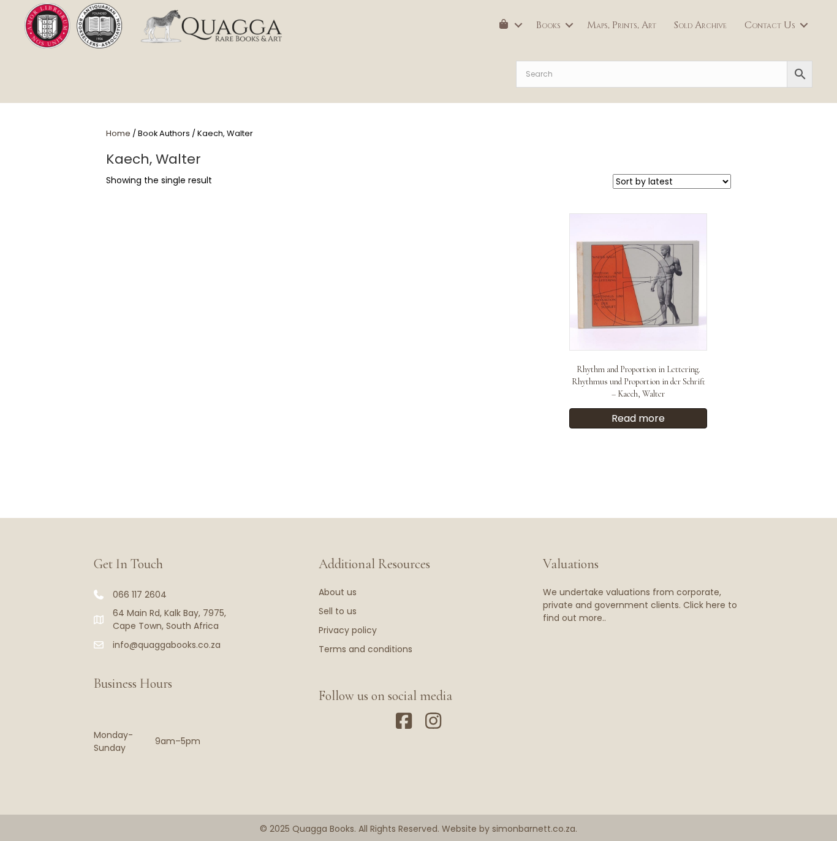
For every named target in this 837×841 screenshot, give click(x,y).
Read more (638, 418)
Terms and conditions (365, 649)
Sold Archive (700, 25)
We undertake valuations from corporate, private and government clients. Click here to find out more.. (640, 605)
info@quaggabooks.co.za (167, 645)
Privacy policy (348, 630)
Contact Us (769, 25)
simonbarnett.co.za (533, 829)
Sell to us (338, 611)
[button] (518, 25)
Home (118, 133)
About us (338, 592)
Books (548, 25)
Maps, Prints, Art (621, 25)
